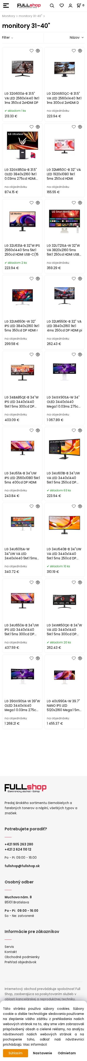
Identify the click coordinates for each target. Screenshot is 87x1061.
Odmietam (67, 1053)
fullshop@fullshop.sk (22, 866)
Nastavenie (42, 1053)
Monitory (8, 16)
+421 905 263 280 (19, 844)
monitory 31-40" (30, 16)
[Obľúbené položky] (61, 5)
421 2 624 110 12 (19, 849)
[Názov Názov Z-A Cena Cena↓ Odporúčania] (70, 37)
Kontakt (11, 952)
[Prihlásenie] (70, 5)
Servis (9, 947)
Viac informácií (35, 1044)
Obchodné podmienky (22, 957)
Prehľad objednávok (20, 962)
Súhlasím (16, 1053)
